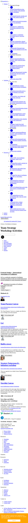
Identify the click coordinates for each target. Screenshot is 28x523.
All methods (7, 221)
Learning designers (8, 483)
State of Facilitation (8, 445)
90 (3, 315)
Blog (5, 442)
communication (4, 326)
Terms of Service (8, 434)
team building (18, 307)
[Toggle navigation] (8, 1)
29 (3, 355)
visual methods (18, 368)
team (13, 327)
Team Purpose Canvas (9, 304)
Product (6, 4)
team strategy (11, 307)
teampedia (6, 327)
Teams (5, 461)
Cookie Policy (7, 517)
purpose (6, 308)
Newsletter (6, 446)
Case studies (7, 443)
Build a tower (6, 344)
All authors (12, 221)
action (10, 327)
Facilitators (6, 480)
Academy (6, 452)
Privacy (24, 516)
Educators (6, 484)
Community (7, 447)
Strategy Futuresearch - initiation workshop (10, 364)
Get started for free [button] (5, 296)
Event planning (7, 470)
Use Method (9, 315)
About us (6, 490)
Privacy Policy (7, 431)
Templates (6, 439)
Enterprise (6, 462)
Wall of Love (7, 495)
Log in (2, 217)
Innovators (6, 481)
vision (15, 386)
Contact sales (7, 503)
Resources (6, 152)
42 (3, 336)
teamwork (16, 347)
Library (5, 440)
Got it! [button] (14, 520)
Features (6, 491)
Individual (6, 459)
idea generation (11, 368)
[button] (14, 269)
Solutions (6, 80)
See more (6, 473)
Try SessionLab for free (15, 408)
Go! (2, 323)
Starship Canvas (7, 383)
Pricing (5, 492)
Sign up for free (8, 217)
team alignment (4, 307)
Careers (5, 494)
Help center (6, 450)
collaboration (11, 326)
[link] (5, 240)
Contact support (8, 501)
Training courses (8, 472)
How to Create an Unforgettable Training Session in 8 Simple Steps (14, 511)
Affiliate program (8, 449)
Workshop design (8, 469)
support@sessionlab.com (7, 428)
